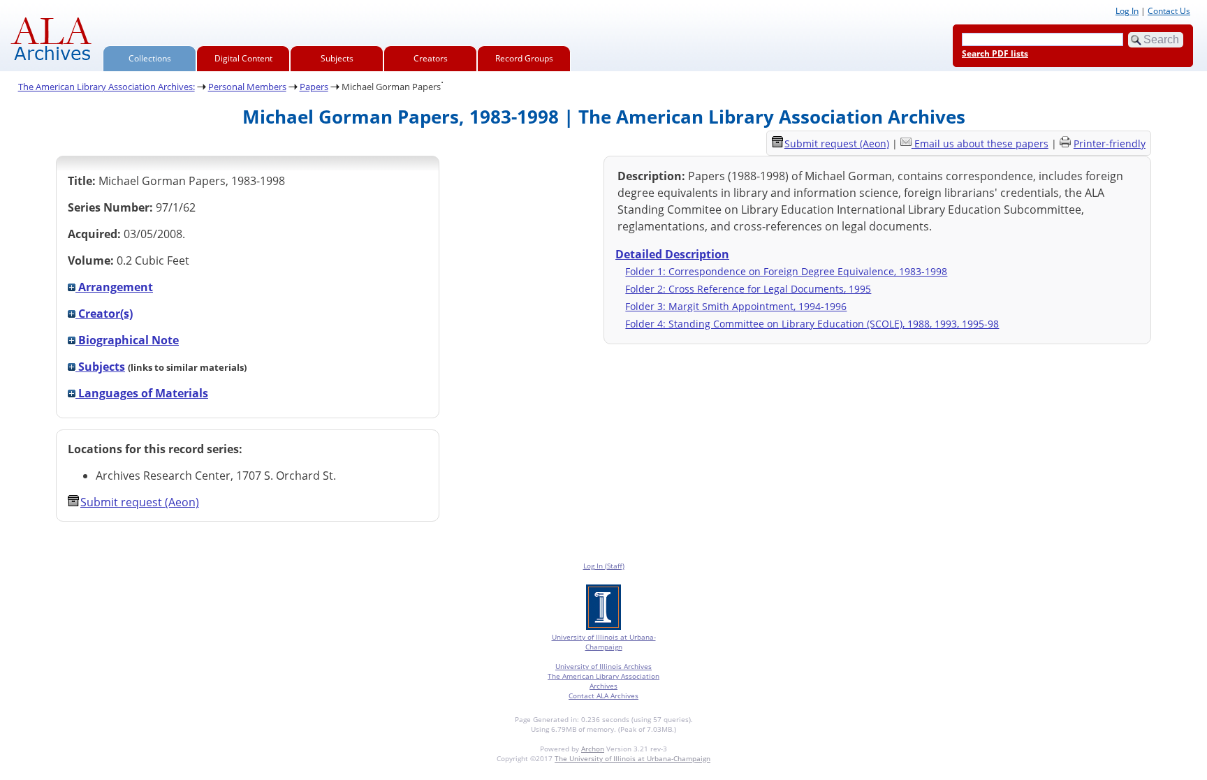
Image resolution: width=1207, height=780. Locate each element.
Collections (150, 58)
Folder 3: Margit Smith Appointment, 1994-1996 (736, 306)
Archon (592, 748)
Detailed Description (672, 254)
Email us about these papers (981, 143)
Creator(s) (104, 313)
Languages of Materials (141, 393)
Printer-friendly (1110, 143)
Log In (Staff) (603, 566)
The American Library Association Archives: (106, 86)
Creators (431, 58)
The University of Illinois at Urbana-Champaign (632, 758)
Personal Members (247, 86)
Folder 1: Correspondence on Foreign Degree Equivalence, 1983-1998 (786, 271)
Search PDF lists (995, 53)
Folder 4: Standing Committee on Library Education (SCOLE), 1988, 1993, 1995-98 (812, 323)
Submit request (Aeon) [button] (139, 502)
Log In (1127, 11)
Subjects (337, 58)
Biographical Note (127, 340)
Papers (314, 86)
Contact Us (1169, 11)
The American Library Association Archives (603, 681)
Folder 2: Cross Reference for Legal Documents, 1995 (748, 288)
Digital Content (243, 58)
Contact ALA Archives (603, 695)
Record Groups (524, 58)
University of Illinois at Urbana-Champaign (604, 642)
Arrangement (114, 287)
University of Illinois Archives (603, 666)
